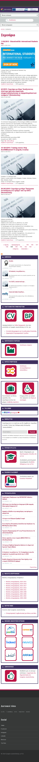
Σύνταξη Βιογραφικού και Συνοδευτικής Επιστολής (21, 331)
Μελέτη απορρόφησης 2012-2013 (16, 588)
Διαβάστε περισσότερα (7, 84)
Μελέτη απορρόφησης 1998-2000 (16, 598)
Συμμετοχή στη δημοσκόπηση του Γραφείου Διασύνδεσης (28, 675)
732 (26, 247)
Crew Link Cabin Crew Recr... (17, 292)
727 (37, 245)
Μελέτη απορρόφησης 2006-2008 (16, 592)
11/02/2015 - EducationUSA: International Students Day (19, 42)
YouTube (3, 743)
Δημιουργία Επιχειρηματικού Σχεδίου (17, 333)
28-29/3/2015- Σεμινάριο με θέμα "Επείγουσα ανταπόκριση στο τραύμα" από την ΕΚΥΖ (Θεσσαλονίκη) (17, 191)
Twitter (2, 725)
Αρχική (3, 29)
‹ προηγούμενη (15, 245)
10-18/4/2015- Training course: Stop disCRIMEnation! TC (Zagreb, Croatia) (14, 149)
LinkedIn (3, 736)
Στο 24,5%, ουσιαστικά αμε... (17, 281)
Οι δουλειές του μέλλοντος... (17, 271)
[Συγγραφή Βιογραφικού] (11, 321)
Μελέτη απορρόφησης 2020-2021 (16, 581)
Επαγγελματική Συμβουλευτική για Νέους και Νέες (21, 613)
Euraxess (28, 711)
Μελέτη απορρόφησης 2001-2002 (16, 596)
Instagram (3, 732)
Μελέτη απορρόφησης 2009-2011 (16, 590)
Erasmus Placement (26, 478)
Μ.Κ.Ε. (15, 711)
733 (30, 247)
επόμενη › (16, 249)
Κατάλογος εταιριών (26, 345)
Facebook (4, 729)
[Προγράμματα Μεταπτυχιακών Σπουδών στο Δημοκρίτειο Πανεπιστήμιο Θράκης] (11, 462)
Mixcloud (3, 739)
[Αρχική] (19, 10)
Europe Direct (21, 711)
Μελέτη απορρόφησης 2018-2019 (16, 583)
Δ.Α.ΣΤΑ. (3, 711)
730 (16, 247)
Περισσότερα (33, 567)
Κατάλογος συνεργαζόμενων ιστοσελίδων (25, 368)
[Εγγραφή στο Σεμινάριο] (1, 254)
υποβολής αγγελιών (13, 402)
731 (21, 247)
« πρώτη (5, 245)
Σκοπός (11, 261)
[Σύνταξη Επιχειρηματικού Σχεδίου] (28, 321)
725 (27, 245)
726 (32, 245)
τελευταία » (24, 249)
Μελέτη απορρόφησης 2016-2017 (16, 585)
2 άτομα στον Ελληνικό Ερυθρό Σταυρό (13, 518)
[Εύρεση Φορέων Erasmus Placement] (11, 487)
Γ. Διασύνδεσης (9, 711)
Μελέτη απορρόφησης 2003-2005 (16, 594)
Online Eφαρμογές (19, 325)
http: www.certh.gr (9, 141)
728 (7, 247)
